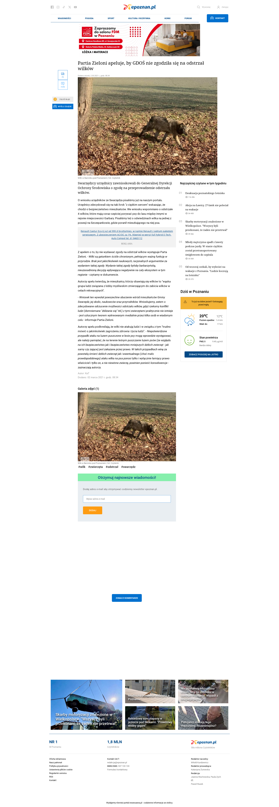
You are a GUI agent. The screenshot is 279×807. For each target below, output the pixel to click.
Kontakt (220, 18)
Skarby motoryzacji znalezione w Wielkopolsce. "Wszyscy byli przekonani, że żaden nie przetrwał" (206, 226)
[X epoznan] (69, 7)
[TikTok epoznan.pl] (63, 7)
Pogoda (89, 18)
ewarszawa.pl (135, 802)
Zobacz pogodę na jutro (203, 354)
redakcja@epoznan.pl (117, 762)
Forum (188, 18)
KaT (87, 373)
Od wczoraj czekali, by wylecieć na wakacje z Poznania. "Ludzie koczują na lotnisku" (206, 271)
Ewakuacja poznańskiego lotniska (205, 193)
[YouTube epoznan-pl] (75, 7)
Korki (167, 18)
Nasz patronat (55, 762)
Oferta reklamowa (57, 759)
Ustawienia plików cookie (60, 769)
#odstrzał (112, 467)
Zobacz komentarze (127, 598)
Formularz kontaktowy (117, 769)
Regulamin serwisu (58, 773)
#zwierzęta (95, 467)
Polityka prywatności (58, 766)
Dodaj (92, 510)
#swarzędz (128, 467)
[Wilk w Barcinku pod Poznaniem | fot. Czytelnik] (127, 126)
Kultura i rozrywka (139, 18)
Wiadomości (64, 18)
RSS (51, 776)
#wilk (81, 467)
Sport (111, 18)
